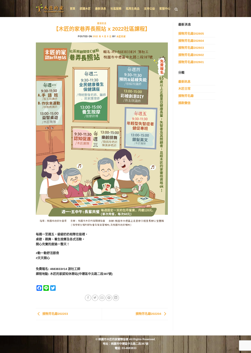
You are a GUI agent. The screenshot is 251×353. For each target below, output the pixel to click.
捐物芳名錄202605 (191, 33)
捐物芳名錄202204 (149, 313)
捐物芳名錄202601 (191, 62)
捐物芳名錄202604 (191, 40)
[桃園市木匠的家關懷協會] (50, 8)
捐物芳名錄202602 (191, 55)
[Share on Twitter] (95, 298)
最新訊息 (102, 23)
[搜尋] (176, 9)
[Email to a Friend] (102, 298)
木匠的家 (121, 36)
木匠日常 (184, 88)
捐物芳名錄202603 (191, 47)
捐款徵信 (184, 103)
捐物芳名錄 (186, 96)
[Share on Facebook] (88, 298)
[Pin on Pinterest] (109, 298)
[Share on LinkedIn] (116, 298)
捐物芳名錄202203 (54, 313)
